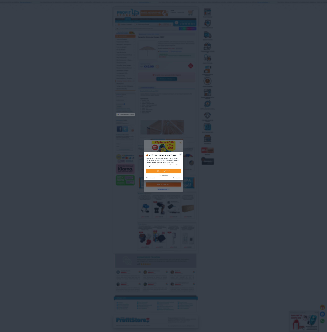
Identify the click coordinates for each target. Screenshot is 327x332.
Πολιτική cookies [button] (177, 178)
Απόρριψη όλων (163, 175)
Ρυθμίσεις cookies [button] (150, 178)
